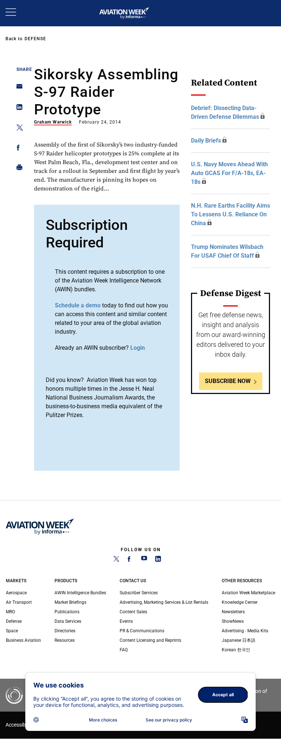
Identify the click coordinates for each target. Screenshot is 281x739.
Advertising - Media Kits (245, 630)
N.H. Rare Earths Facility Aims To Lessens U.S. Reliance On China (230, 214)
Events (126, 621)
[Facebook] (130, 560)
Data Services (68, 621)
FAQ (124, 649)
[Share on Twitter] (17, 128)
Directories (65, 630)
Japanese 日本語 (238, 640)
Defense (35, 38)
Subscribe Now (228, 381)
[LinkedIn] (158, 560)
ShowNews (233, 621)
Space (12, 630)
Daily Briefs (206, 140)
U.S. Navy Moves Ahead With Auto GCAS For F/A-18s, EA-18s (229, 173)
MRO (10, 611)
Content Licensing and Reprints (150, 640)
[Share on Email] (17, 88)
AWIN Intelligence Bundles (80, 592)
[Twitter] (116, 560)
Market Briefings (70, 602)
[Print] (17, 169)
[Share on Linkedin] (17, 108)
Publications (67, 611)
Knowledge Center (240, 602)
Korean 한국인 (236, 649)
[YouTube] (144, 560)
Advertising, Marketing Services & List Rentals (164, 602)
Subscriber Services (139, 592)
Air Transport (19, 602)
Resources (65, 640)
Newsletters (233, 611)
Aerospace (16, 592)
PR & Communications (142, 630)
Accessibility (19, 725)
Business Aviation (23, 640)
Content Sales (133, 611)
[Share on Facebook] (17, 149)
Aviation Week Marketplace (248, 592)
